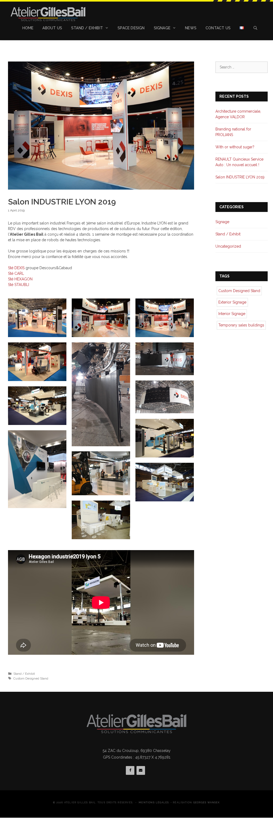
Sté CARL (16, 273)
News (190, 28)
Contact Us (218, 28)
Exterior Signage (232, 302)
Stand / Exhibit (87, 28)
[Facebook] (130, 770)
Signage (162, 28)
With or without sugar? (234, 147)
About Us (52, 28)
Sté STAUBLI (18, 285)
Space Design (131, 28)
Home (28, 28)
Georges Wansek (206, 802)
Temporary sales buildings (241, 325)
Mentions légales (154, 802)
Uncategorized (228, 246)
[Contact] (140, 770)
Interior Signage (231, 314)
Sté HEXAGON (20, 279)
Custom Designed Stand (30, 678)
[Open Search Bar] (255, 28)
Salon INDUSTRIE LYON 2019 (239, 177)
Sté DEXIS (16, 268)
